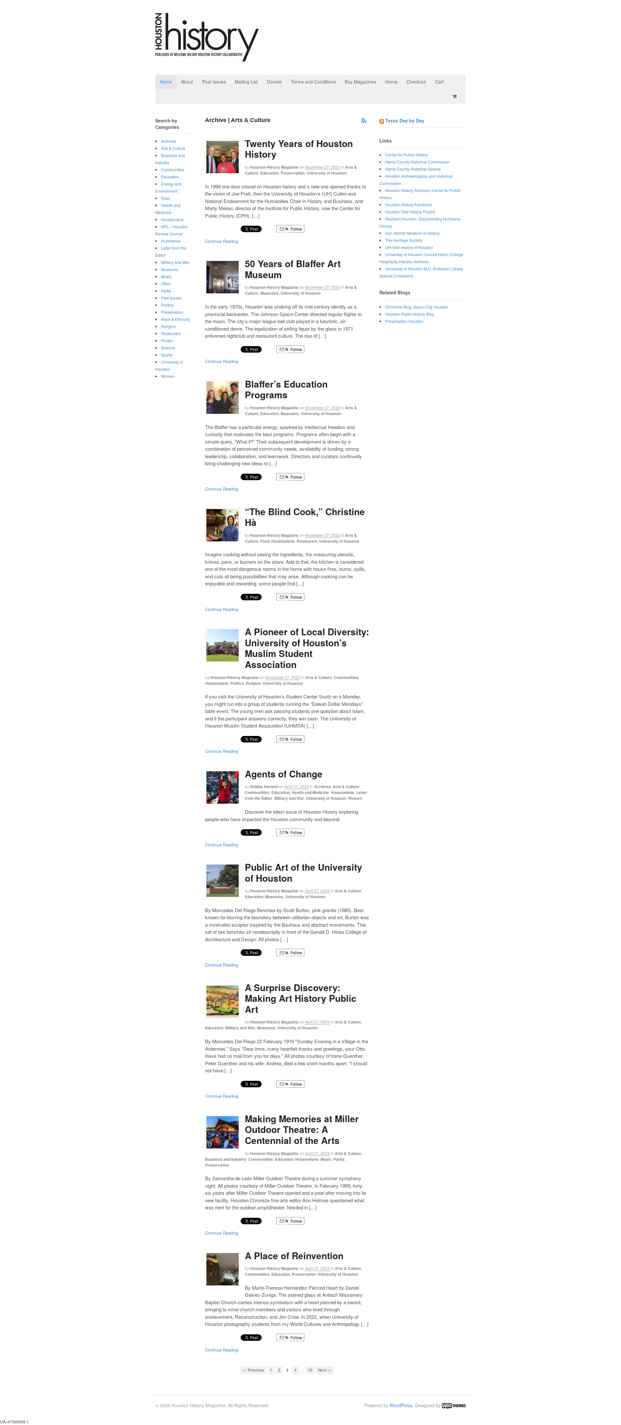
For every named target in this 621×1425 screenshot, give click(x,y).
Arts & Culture (318, 677)
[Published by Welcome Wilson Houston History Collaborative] (207, 58)
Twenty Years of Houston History (299, 149)
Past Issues (214, 81)
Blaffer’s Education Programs (286, 389)
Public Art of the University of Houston (303, 872)
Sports (166, 354)
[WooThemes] (454, 1405)
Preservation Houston (404, 321)
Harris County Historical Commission (417, 161)
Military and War (289, 798)
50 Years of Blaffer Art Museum (293, 269)
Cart (439, 81)
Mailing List (246, 81)
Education (269, 173)
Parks (338, 1159)
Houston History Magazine (274, 167)
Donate (274, 81)
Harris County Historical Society (413, 169)
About (187, 81)
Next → (325, 1370)
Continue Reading (221, 241)
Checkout (416, 81)
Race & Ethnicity (175, 319)
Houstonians (283, 541)
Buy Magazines (360, 81)
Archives (322, 786)
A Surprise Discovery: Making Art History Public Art (300, 998)
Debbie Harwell (264, 786)
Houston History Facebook (408, 204)
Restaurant (307, 541)
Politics (237, 683)
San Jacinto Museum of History (412, 233)
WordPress (401, 1405)
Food (264, 541)
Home (166, 81)
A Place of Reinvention (294, 1255)
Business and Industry (225, 1159)
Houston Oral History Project (410, 211)
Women (355, 798)
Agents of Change (283, 773)
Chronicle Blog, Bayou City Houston (416, 307)
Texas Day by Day (404, 120)
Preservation (293, 173)
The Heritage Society (403, 240)
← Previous (253, 1370)
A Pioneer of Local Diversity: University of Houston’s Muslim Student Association (307, 648)
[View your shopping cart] (455, 96)
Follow (295, 229)
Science (168, 347)
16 (310, 1370)
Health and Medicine (310, 792)
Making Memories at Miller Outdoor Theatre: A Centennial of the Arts (302, 1129)
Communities (346, 677)
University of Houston (327, 173)
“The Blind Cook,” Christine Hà (305, 517)
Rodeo (167, 340)
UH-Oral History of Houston (409, 247)
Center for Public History (406, 154)
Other (166, 283)
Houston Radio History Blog (409, 314)
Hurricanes (170, 240)
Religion (253, 683)
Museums (269, 293)
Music (326, 1159)
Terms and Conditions (313, 81)
